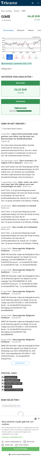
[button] (38, 3)
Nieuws (31, 30)
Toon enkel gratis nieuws (12, 129)
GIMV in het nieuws (13, 123)
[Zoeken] (32, 3)
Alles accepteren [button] (20, 449)
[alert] (20, 437)
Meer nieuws (19, 363)
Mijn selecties (10, 399)
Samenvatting (8, 30)
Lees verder (14, 434)
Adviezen (20, 30)
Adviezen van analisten (16, 76)
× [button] (38, 418)
